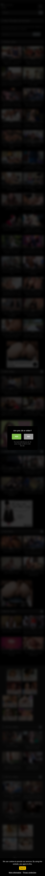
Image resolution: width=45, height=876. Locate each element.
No (28, 436)
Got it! (22, 868)
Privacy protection (29, 872)
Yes (16, 436)
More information (15, 872)
